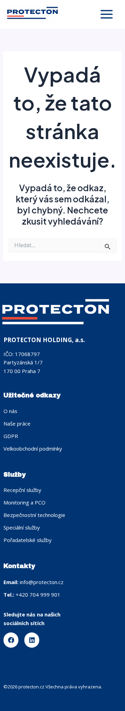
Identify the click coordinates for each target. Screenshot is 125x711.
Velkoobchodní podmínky (32, 448)
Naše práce (17, 423)
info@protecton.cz (42, 582)
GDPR (10, 436)
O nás (10, 410)
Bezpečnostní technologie (34, 514)
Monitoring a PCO (24, 502)
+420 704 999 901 (38, 594)
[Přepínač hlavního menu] (106, 14)
